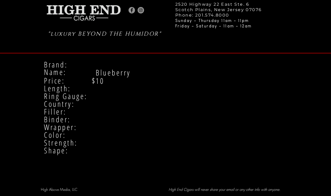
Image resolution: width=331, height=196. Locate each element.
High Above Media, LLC (59, 189)
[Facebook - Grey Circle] (132, 10)
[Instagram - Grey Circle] (141, 10)
